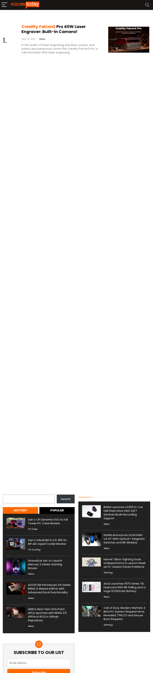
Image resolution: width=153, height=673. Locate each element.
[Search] (147, 5)
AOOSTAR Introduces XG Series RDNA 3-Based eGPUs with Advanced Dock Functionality (49, 588)
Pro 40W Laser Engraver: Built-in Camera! (53, 29)
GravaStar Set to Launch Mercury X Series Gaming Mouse (45, 564)
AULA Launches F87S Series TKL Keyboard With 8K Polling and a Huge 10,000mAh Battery (124, 587)
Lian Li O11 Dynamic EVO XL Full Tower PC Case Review (48, 521)
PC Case (32, 529)
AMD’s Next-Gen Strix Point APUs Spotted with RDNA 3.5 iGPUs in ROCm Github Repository (47, 614)
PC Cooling (34, 549)
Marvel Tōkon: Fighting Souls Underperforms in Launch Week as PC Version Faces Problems (125, 563)
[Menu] (4, 5)
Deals (42, 38)
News (31, 573)
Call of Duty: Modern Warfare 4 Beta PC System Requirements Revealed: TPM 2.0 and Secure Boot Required (124, 613)
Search (8, 492)
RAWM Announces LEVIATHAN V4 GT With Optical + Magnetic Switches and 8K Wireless (124, 538)
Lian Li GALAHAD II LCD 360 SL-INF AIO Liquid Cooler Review (48, 542)
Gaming (108, 572)
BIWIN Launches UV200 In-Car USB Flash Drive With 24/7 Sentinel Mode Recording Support (123, 512)
